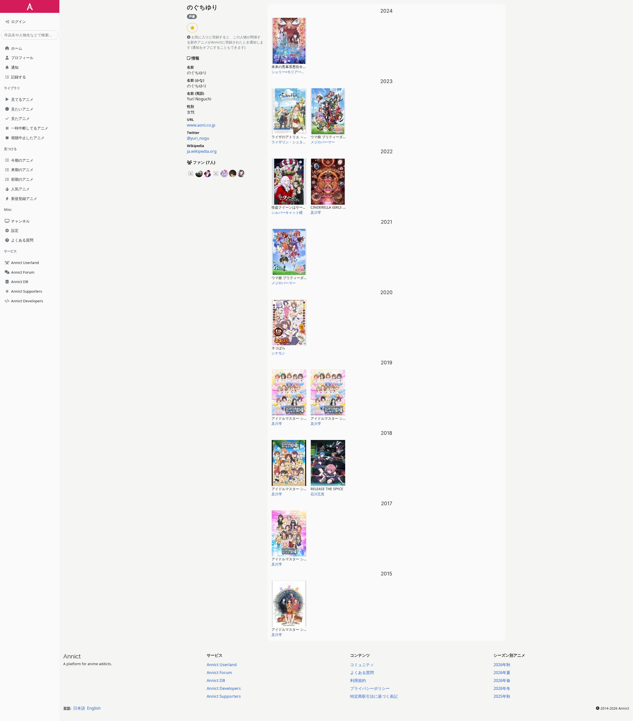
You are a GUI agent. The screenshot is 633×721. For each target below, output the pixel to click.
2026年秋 (502, 664)
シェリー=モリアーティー (291, 71)
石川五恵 (317, 494)
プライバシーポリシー (370, 688)
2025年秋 (502, 696)
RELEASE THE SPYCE (327, 488)
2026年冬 (502, 688)
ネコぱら (278, 348)
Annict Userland (222, 664)
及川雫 (316, 212)
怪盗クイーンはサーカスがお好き (297, 207)
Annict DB (216, 680)
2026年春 (502, 680)
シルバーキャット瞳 (287, 212)
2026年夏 (502, 672)
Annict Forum (219, 672)
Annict (72, 656)
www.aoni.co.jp (201, 125)
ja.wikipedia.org (202, 151)
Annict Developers (224, 688)
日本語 (79, 708)
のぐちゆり (202, 7)
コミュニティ (362, 664)
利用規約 (358, 680)
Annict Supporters (224, 696)
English (94, 708)
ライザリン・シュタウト (290, 142)
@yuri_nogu (198, 138)
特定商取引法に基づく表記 (374, 696)
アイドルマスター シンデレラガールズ (301, 629)
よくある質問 (362, 672)
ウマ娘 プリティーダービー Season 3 (340, 136)
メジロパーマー (323, 142)
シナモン (278, 353)
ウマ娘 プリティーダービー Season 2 (300, 277)
